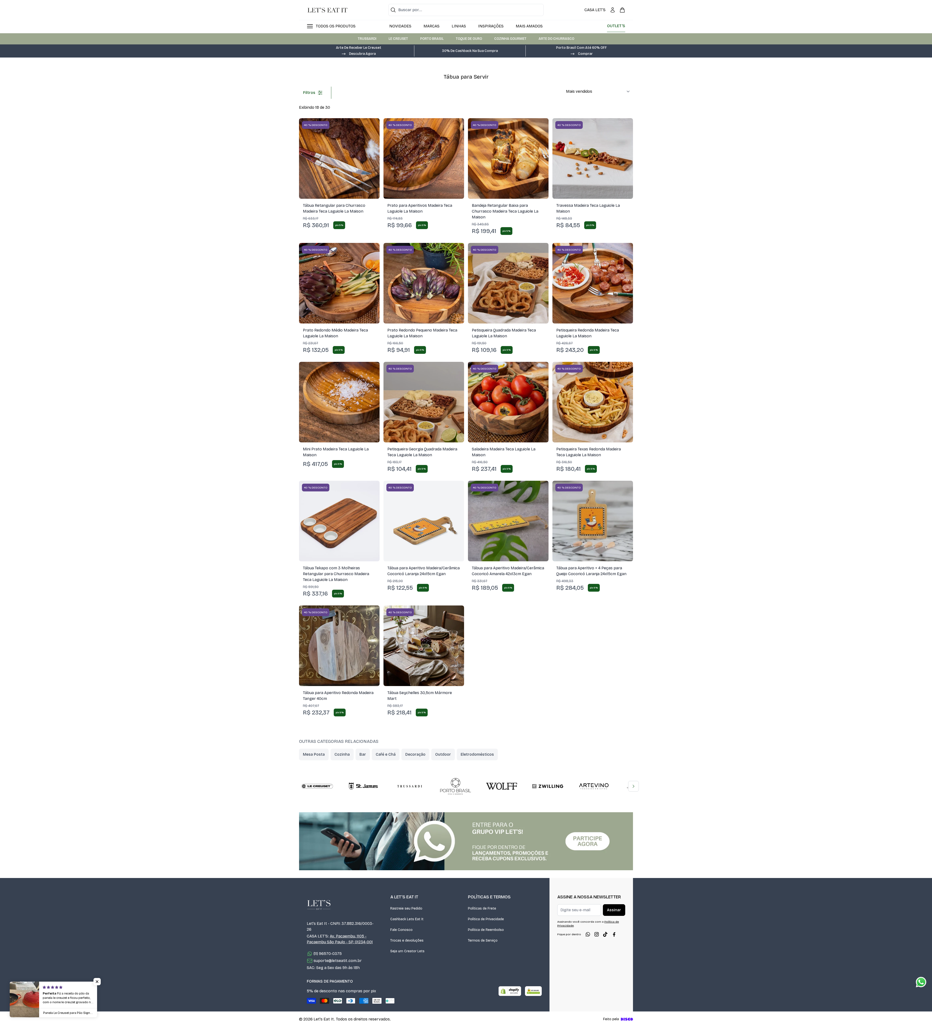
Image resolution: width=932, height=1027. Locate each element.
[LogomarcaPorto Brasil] (455, 786)
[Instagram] (596, 934)
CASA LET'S (595, 10)
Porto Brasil (432, 39)
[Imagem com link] (466, 841)
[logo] (327, 10)
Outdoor (443, 754)
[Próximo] (633, 786)
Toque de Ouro (469, 39)
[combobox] (466, 10)
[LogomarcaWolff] (501, 786)
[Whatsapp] (588, 934)
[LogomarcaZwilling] (548, 786)
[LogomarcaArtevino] (594, 786)
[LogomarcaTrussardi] (409, 786)
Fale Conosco (401, 930)
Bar (362, 754)
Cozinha (342, 754)
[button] (358, 53)
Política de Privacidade (486, 919)
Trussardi (367, 39)
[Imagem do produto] (339, 158)
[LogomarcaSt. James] (363, 786)
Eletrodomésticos (477, 754)
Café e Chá (386, 754)
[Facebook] (614, 934)
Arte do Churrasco (556, 39)
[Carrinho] (622, 10)
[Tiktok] (605, 934)
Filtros (309, 92)
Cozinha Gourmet (510, 39)
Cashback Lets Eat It (407, 919)
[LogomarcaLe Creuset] (317, 786)
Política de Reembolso (486, 930)
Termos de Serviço (483, 940)
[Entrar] (613, 10)
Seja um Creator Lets (407, 951)
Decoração (415, 754)
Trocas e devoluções (407, 940)
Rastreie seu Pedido (406, 908)
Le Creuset (398, 39)
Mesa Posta (314, 754)
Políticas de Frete (482, 908)
